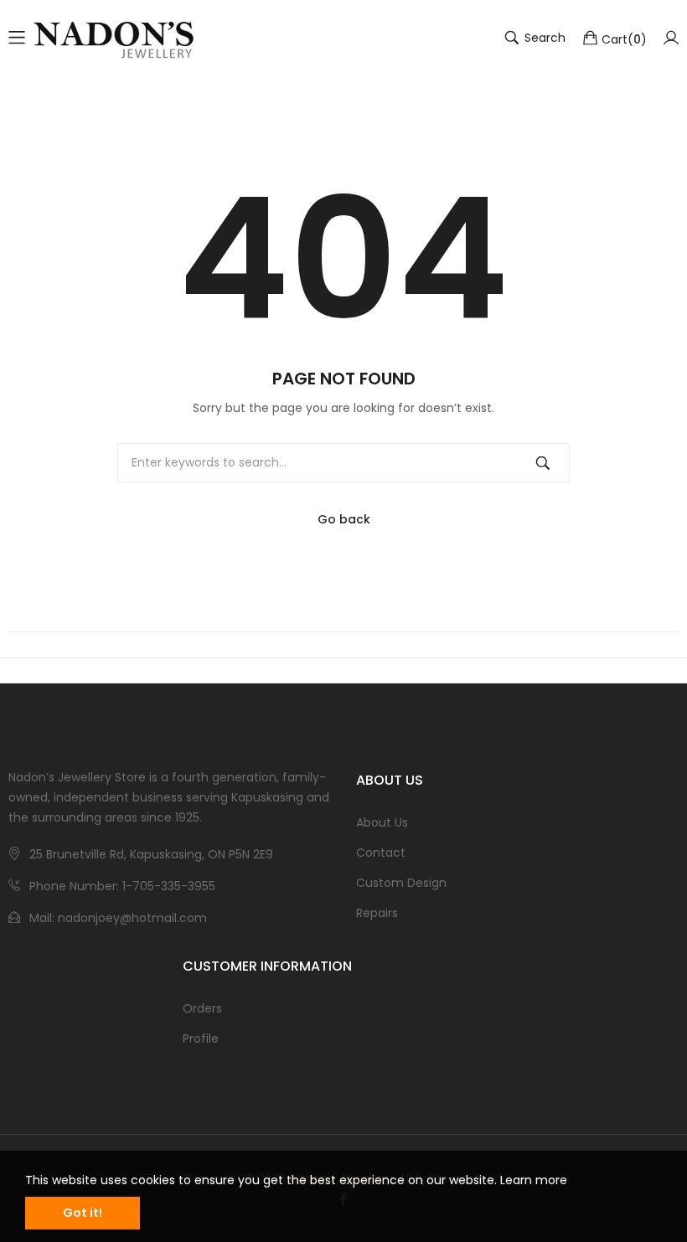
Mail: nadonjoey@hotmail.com (118, 918)
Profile (201, 1038)
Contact (380, 852)
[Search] (543, 463)
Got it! (82, 1212)
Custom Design (401, 882)
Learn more (533, 1180)
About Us (382, 822)
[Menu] (16, 37)
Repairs (377, 912)
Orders (202, 1008)
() (624, 38)
